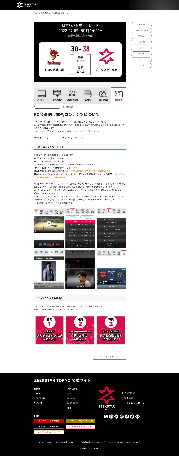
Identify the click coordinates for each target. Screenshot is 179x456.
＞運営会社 (127, 398)
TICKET (38, 403)
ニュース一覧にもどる (109, 357)
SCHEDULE (40, 398)
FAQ (69, 408)
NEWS (37, 388)
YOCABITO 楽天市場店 (49, 421)
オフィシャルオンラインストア (80, 426)
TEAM (37, 393)
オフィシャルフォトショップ (49, 432)
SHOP (37, 415)
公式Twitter (70, 187)
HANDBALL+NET (56, 174)
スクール (141, 65)
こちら (42, 309)
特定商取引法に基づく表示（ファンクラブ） (91, 442)
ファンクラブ (141, 54)
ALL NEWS (141, 25)
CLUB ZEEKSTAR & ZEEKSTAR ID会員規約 (124, 442)
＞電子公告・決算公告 (133, 403)
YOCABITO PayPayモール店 (80, 421)
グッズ (141, 59)
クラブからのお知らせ (141, 30)
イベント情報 (141, 42)
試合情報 (141, 36)
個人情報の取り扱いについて (65, 442)
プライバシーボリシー (46, 442)
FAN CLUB (72, 388)
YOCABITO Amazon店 (49, 426)
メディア (141, 48)
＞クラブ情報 (128, 393)
